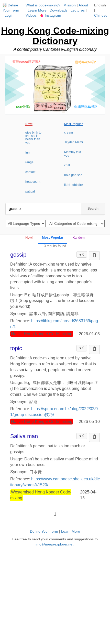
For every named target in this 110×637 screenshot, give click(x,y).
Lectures (78, 10)
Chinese (100, 15)
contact (30, 172)
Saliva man (24, 436)
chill (67, 165)
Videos (31, 15)
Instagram (52, 15)
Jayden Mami (73, 142)
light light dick (73, 185)
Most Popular (73, 124)
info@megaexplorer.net (54, 544)
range (29, 162)
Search (92, 208)
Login (9, 15)
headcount (32, 182)
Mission (69, 5)
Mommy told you (72, 153)
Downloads (59, 10)
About (83, 5)
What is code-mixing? (43, 5)
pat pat (30, 191)
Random (78, 237)
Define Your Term (44, 531)
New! (28, 124)
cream (68, 132)
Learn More (37, 10)
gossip (18, 254)
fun (27, 152)
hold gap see (73, 175)
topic (16, 348)
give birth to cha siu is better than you (33, 138)
